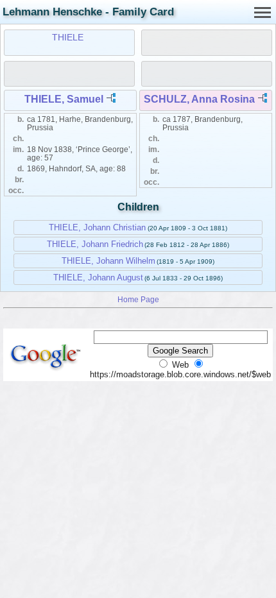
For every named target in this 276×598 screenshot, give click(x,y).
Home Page (138, 299)
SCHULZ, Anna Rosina (199, 99)
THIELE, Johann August (98, 277)
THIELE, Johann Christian (97, 227)
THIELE (67, 37)
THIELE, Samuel (63, 99)
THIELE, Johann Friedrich (95, 244)
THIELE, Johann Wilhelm (108, 261)
